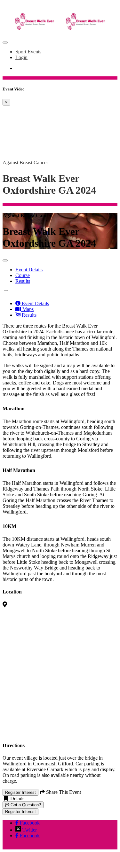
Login (21, 57)
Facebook (29, 822)
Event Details (29, 269)
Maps (27, 309)
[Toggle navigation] (5, 42)
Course (22, 275)
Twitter (29, 830)
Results (22, 281)
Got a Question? (25, 804)
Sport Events (28, 51)
